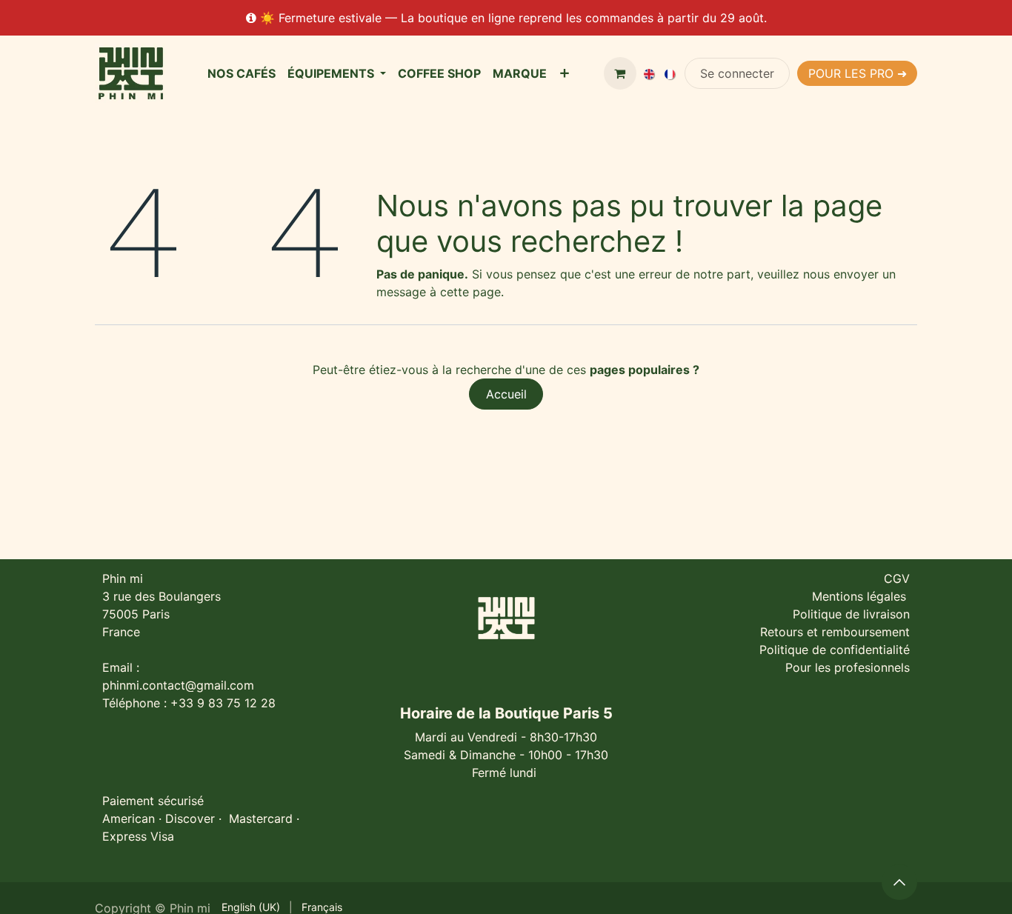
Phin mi (122, 578)
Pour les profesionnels (847, 667)
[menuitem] (242, 73)
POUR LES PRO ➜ (857, 73)
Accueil (506, 394)
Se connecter (737, 73)
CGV (897, 578)
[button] (899, 882)
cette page (470, 291)
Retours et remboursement (835, 631)
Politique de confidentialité (834, 649)
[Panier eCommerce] (620, 73)
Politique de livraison (851, 614)
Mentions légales (861, 596)
